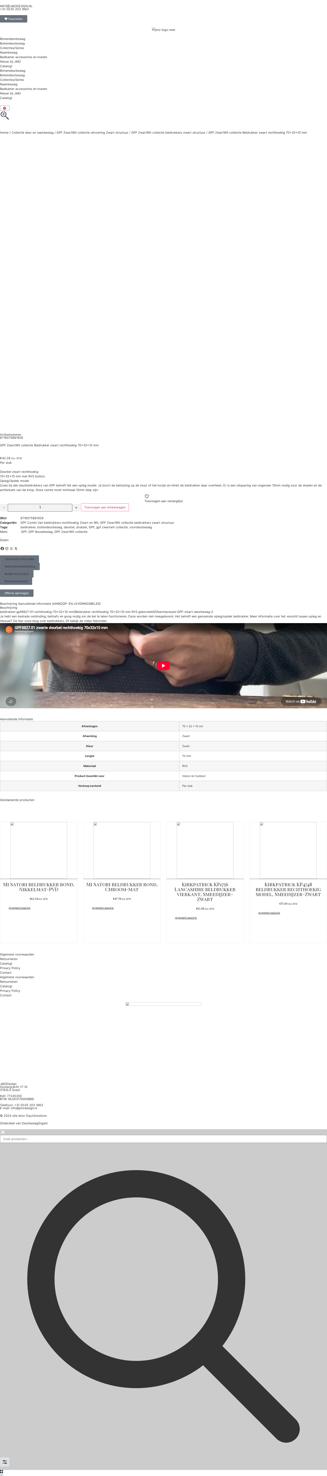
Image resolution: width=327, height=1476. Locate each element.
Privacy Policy (10, 968)
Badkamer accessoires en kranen (23, 57)
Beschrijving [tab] (8, 604)
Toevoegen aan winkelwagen (105, 507)
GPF (91, 527)
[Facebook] (2, 548)
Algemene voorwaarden (17, 954)
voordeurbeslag (140, 527)
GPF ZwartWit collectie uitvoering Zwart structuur (92, 132)
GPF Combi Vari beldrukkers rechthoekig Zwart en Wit (59, 522)
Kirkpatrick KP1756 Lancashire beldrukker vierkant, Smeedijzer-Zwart (205, 891)
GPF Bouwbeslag (40, 532)
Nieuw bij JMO (10, 61)
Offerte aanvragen (17, 593)
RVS (185, 766)
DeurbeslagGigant (35, 1123)
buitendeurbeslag (49, 527)
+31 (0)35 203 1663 (14, 9)
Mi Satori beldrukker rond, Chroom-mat (122, 886)
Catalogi (6, 66)
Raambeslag (8, 52)
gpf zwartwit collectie (112, 527)
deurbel (69, 527)
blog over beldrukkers (48, 621)
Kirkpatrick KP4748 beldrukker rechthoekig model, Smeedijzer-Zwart (288, 889)
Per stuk (187, 785)
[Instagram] (7, 548)
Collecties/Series (12, 48)
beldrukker (28, 527)
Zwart (186, 736)
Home (4, 132)
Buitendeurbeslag (12, 43)
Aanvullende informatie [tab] (34, 604)
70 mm (186, 755)
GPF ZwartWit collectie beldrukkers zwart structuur (168, 132)
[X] (16, 548)
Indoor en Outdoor (194, 776)
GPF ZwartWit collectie (70, 532)
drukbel (81, 527)
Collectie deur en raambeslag (33, 132)
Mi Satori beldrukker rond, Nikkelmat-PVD (38, 886)
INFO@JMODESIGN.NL (16, 6)
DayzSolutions (36, 1116)
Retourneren (8, 959)
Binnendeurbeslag (12, 39)
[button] (19, 559)
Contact (6, 972)
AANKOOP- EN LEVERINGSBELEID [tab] (76, 604)
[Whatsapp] (11, 548)
